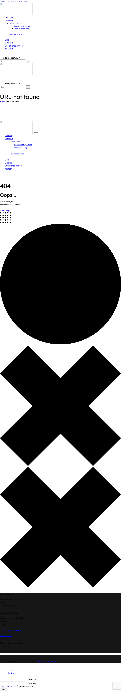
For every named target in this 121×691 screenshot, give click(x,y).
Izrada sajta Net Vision (46, 661)
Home (3, 101)
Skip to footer (20, 1)
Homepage (5, 210)
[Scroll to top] (1, 667)
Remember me (26, 686)
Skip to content (7, 1)
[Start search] (28, 61)
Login (10, 670)
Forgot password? (8, 686)
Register (11, 673)
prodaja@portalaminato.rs (11, 630)
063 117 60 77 (6, 635)
